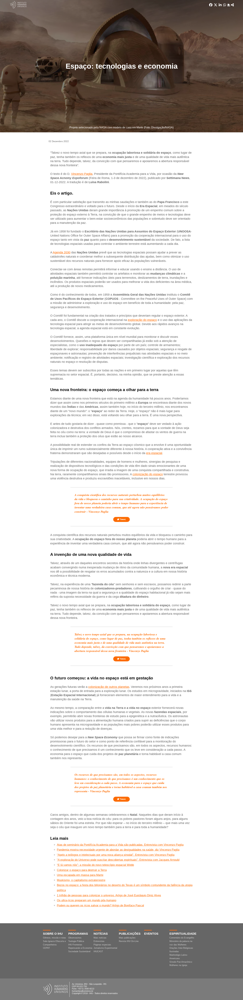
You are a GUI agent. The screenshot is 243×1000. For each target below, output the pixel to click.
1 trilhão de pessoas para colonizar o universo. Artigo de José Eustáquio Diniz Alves (109, 895)
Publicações (130, 933)
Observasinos (74, 937)
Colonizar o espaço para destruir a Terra (82, 870)
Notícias (101, 933)
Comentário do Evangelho (181, 937)
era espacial (154, 453)
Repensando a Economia (80, 948)
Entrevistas (99, 941)
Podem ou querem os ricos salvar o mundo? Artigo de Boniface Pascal (100, 905)
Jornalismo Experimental (105, 948)
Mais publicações (127, 937)
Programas (78, 933)
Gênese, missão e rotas (54, 937)
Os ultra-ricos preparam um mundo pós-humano (86, 900)
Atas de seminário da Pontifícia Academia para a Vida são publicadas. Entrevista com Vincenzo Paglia (120, 844)
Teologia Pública (76, 941)
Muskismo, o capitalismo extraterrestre (81, 880)
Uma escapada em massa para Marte (80, 875)
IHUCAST (98, 951)
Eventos (151, 933)
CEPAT (46, 948)
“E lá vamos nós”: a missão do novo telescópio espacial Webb (95, 865)
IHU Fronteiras (75, 944)
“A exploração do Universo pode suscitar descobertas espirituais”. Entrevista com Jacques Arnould (118, 859)
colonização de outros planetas (108, 687)
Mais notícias (100, 937)
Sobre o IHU (53, 933)
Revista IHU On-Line (129, 941)
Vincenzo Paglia (81, 174)
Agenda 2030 (61, 252)
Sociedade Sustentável (79, 951)
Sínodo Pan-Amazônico (180, 962)
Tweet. (122, 519)
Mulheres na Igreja (178, 965)
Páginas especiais (102, 944)
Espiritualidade (182, 933)
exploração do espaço (142, 320)
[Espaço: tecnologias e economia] (232, 5)
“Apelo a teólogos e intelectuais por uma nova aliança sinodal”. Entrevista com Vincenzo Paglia (115, 854)
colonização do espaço (148, 474)
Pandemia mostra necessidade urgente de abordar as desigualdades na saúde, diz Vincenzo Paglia (118, 849)
